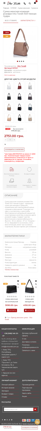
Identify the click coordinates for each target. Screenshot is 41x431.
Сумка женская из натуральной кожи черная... (26, 301)
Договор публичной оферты (29, 334)
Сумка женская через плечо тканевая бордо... (9, 301)
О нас (24, 339)
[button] (17, 61)
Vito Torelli (21, 66)
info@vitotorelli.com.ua (10, 347)
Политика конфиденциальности (30, 346)
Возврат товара (7, 394)
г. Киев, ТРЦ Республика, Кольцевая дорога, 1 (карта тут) (9, 353)
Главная (6, 8)
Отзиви (4, 397)
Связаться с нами (28, 350)
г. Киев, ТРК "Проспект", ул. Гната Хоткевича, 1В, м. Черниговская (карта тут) (9, 365)
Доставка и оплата (29, 342)
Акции (24, 396)
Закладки (5, 391)
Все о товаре (11, 21)
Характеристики (28, 21)
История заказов (8, 388)
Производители (28, 385)
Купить (9, 312)
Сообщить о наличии (29, 427)
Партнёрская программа (27, 389)
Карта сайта (26, 393)
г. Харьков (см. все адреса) (8, 374)
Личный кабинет (8, 385)
